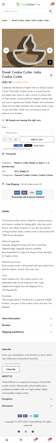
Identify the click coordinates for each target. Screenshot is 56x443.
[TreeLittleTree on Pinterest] (33, 432)
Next (50, 50)
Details (5, 211)
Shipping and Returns (13, 332)
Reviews (6, 325)
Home (4, 20)
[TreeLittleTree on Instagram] (26, 432)
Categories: (7, 175)
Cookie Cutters (45, 175)
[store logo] (28, 4)
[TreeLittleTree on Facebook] (18, 432)
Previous (6, 50)
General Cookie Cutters (25, 175)
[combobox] (28, 11)
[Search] (50, 11)
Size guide (11, 153)
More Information (11, 318)
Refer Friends (39, 145)
